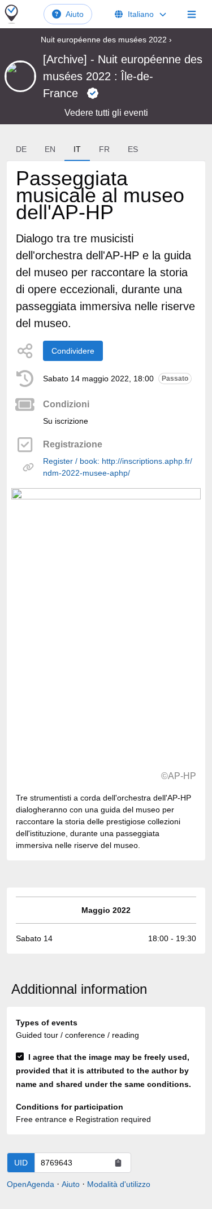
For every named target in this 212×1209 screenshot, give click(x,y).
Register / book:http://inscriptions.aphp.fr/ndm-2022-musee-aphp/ (117, 466)
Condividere (72, 350)
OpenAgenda (30, 1184)
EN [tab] (50, 149)
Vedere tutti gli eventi (106, 113)
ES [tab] (133, 149)
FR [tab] (104, 149)
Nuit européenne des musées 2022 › (106, 39)
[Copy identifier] (118, 1163)
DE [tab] (21, 149)
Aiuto (75, 14)
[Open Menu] (191, 14)
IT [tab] (77, 149)
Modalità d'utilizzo (118, 1184)
